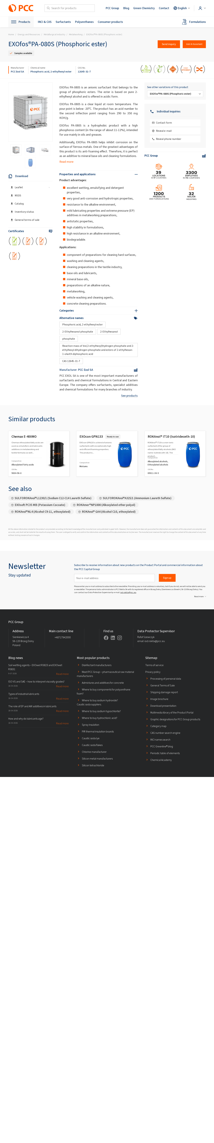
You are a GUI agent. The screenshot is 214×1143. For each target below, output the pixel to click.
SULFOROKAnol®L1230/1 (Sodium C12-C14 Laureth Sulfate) (53, 498)
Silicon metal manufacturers (97, 758)
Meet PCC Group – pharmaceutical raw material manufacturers (105, 674)
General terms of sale (27, 220)
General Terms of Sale (162, 685)
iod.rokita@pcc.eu (128, 592)
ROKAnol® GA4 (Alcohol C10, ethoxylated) (109, 512)
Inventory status (24, 211)
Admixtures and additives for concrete (103, 683)
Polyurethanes (84, 22)
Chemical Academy (161, 760)
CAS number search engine (165, 733)
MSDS (18, 195)
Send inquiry (169, 44)
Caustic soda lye (90, 738)
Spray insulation (90, 725)
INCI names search (160, 739)
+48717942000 (63, 637)
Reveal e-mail (164, 131)
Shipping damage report (164, 692)
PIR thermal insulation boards (98, 731)
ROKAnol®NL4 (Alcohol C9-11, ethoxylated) (42, 512)
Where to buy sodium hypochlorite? (101, 711)
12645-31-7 (84, 71)
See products (129, 396)
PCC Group (112, 8)
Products (24, 22)
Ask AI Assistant (194, 44)
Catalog (19, 203)
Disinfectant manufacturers (96, 665)
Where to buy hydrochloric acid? (99, 718)
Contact (164, 8)
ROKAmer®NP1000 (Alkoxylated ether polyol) (106, 505)
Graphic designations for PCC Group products (175, 719)
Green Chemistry (144, 8)
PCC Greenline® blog (161, 746)
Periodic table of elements (165, 753)
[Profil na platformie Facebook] (106, 637)
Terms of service (154, 665)
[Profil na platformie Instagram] (119, 637)
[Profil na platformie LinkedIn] (113, 637)
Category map (158, 726)
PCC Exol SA (17, 71)
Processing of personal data (165, 678)
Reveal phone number (168, 139)
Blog (126, 8)
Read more (66, 162)
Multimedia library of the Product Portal (171, 712)
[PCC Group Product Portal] (21, 8)
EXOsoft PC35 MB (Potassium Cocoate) (40, 505)
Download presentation (163, 706)
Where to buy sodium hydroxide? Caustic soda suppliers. (97, 702)
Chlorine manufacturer (94, 752)
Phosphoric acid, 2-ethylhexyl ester (51, 71)
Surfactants (63, 22)
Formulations (197, 22)
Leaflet (19, 187)
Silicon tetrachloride (93, 765)
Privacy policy (152, 672)
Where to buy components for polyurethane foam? (103, 691)
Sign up (167, 578)
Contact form (164, 122)
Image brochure (159, 699)
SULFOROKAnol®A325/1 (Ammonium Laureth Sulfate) (137, 498)
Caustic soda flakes (92, 745)
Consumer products (110, 22)
